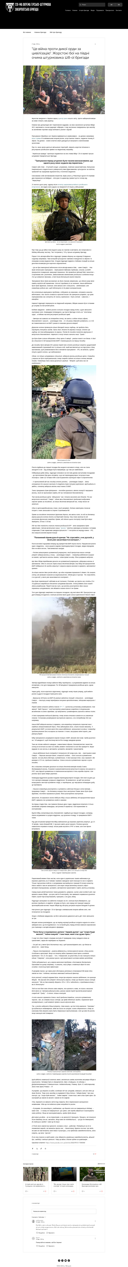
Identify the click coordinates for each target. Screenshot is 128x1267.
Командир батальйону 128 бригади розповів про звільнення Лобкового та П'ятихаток (92, 1185)
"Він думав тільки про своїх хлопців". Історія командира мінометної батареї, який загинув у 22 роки (64, 1185)
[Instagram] (62, 1260)
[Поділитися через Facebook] (32, 1148)
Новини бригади (40, 32)
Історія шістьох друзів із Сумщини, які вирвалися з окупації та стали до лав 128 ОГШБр (35, 1185)
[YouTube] (65, 1260)
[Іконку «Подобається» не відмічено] (37, 1233)
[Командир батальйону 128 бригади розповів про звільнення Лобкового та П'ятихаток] (92, 1174)
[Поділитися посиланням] (41, 1148)
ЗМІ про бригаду (56, 32)
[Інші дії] (95, 44)
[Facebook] (59, 1260)
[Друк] (45, 1148)
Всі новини (27, 32)
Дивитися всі (101, 1163)
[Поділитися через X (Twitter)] (37, 1148)
